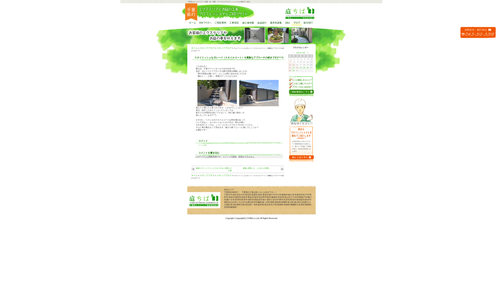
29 (293, 70)
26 (308, 68)
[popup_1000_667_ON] (217, 105)
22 (293, 68)
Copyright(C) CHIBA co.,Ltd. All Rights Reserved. (256, 218)
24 (300, 68)
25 (304, 68)
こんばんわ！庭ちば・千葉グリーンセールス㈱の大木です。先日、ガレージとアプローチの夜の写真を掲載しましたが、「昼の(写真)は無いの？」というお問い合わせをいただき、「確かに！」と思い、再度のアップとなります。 (222, 71)
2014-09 (300, 53)
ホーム (194, 48)
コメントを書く (202, 145)
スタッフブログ (207, 48)
